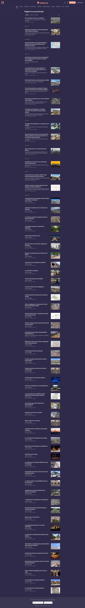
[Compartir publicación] (67, 2)
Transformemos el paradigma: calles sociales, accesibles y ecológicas (37, 199)
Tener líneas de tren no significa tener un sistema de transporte (35, 20)
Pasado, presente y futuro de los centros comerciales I (35, 369)
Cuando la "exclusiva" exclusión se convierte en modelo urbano (36, 92)
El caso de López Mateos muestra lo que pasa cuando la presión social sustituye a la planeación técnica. (36, 102)
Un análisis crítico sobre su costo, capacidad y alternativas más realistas (36, 127)
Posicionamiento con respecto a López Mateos (34, 81)
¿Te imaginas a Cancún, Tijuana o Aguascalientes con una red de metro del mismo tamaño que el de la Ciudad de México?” (37, 189)
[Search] (65, 2)
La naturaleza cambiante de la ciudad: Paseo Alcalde (36, 535)
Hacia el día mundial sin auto (32, 235)
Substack (36, 605)
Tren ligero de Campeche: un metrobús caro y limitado (37, 124)
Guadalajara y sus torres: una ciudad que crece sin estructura (36, 162)
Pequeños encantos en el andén (33, 412)
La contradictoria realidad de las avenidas (36, 438)
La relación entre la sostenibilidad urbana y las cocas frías (36, 481)
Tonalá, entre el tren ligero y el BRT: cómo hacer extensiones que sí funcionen (36, 175)
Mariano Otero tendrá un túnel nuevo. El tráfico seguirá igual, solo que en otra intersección (37, 33)
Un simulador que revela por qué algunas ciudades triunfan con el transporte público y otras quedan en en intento (37, 48)
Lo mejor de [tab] (31, 14)
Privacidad (40, 599)
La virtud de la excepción (31, 270)
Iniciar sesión (80, 2)
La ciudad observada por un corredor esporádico (35, 526)
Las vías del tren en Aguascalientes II (34, 580)
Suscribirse (72, 2)
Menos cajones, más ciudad (32, 420)
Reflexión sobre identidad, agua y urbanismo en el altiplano (37, 335)
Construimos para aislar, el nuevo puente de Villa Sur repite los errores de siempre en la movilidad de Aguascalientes (36, 136)
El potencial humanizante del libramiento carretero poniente (35, 508)
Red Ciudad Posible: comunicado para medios (37, 80)
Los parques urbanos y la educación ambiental (34, 227)
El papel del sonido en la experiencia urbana (36, 553)
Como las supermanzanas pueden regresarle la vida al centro (37, 323)
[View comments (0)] (34, 23)
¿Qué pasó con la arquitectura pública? (35, 262)
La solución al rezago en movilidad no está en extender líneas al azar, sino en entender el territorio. (37, 178)
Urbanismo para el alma (31, 454)
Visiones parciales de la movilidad (34, 278)
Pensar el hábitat (28, 201)
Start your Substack (38, 602)
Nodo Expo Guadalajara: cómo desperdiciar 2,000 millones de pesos (36, 30)
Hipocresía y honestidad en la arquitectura (36, 446)
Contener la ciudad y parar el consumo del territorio (36, 208)
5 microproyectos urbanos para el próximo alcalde (36, 295)
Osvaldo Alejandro (33, 129)
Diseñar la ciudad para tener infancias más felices (36, 253)
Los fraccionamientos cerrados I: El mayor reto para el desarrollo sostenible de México (36, 89)
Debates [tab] (36, 14)
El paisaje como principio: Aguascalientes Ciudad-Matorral (36, 333)
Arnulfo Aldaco (31, 22)
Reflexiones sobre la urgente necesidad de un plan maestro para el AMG (36, 165)
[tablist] (32, 15)
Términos (44, 599)
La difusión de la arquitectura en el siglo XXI (36, 499)
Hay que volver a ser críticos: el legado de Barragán (36, 244)
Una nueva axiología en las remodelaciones (36, 385)
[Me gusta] (25, 223)
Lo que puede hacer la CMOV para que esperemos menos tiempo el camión (35, 394)
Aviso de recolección (51, 599)
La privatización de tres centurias (34, 351)
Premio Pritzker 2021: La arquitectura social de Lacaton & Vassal (36, 314)
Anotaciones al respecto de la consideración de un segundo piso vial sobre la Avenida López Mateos (37, 59)
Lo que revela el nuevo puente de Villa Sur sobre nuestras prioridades (36, 139)
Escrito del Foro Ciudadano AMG (31, 61)
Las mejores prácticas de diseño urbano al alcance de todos (36, 217)
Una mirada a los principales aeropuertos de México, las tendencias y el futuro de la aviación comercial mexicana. (36, 152)
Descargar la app (48, 602)
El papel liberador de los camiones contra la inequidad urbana (36, 472)
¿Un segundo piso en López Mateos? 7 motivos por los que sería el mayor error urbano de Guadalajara (35, 69)
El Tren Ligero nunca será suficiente (34, 18)
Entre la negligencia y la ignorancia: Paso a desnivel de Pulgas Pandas (36, 305)
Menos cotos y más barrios (32, 517)
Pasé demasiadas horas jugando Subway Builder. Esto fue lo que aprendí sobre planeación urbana (36, 44)
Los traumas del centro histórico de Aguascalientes (34, 404)
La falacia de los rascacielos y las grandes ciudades (36, 429)
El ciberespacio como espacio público (35, 377)
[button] (17, 6)
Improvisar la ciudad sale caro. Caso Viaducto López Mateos (37, 99)
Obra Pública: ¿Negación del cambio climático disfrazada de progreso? (37, 544)
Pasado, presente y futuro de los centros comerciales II (35, 359)
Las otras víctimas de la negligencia (34, 286)
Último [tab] (27, 14)
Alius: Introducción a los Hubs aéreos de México (35, 149)
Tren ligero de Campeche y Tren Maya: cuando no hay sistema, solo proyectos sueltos (35, 111)
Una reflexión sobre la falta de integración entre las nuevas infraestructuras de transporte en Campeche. (36, 114)
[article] (42, 21)
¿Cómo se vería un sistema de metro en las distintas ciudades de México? (36, 186)
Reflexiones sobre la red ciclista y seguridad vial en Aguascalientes (36, 342)
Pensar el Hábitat (28, 298)
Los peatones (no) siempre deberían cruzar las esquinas (36, 463)
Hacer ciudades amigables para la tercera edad (36, 571)
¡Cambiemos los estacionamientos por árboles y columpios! (35, 491)
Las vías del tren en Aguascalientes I (34, 588)
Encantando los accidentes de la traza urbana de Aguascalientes (37, 562)
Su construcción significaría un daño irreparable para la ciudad (36, 73)
